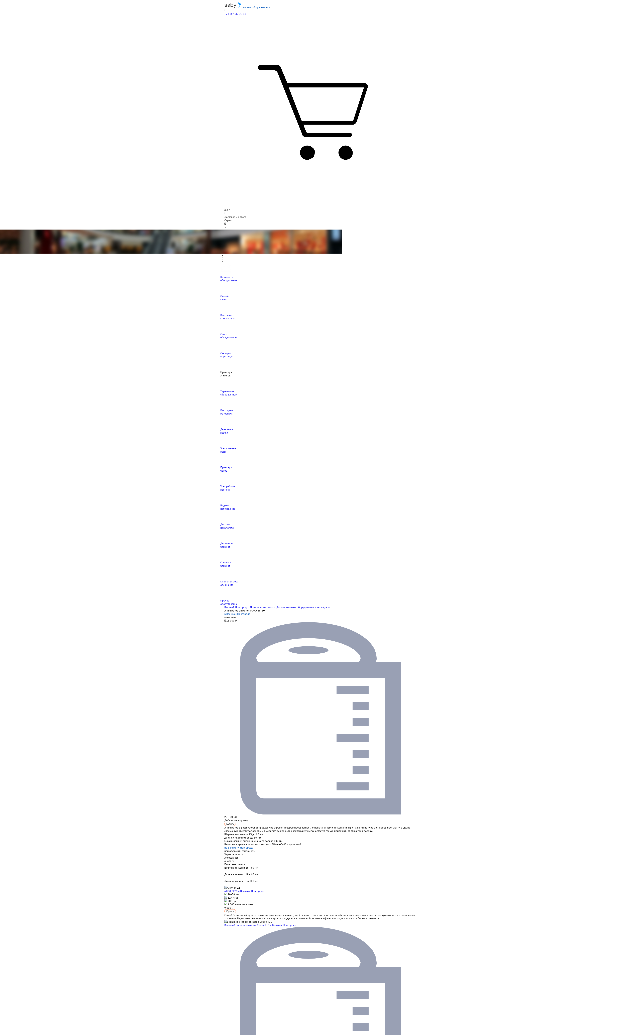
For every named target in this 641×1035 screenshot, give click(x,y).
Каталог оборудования (256, 7)
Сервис (228, 220)
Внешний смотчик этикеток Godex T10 (260, 925)
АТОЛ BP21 (244, 891)
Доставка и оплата (235, 217)
